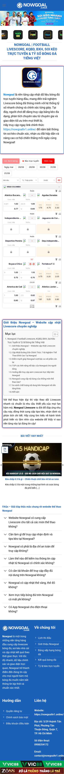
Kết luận (15, 392)
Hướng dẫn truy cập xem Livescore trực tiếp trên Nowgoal (33, 373)
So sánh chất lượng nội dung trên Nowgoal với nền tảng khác (34, 387)
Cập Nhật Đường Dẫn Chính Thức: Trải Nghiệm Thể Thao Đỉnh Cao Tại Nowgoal (34, 354)
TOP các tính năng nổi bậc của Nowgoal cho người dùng (34, 367)
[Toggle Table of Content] (53, 334)
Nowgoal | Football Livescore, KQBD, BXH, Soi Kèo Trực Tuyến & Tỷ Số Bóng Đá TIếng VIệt (31, 341)
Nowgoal (7, 636)
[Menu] (4, 5)
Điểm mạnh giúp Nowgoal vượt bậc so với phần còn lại (34, 360)
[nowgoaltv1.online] (32, 5)
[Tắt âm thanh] (59, 180)
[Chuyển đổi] (5, 518)
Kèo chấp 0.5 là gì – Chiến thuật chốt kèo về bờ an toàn (32, 479)
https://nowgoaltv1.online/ (19, 129)
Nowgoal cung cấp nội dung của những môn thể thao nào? (33, 380)
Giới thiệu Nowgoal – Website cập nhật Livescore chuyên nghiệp (33, 347)
